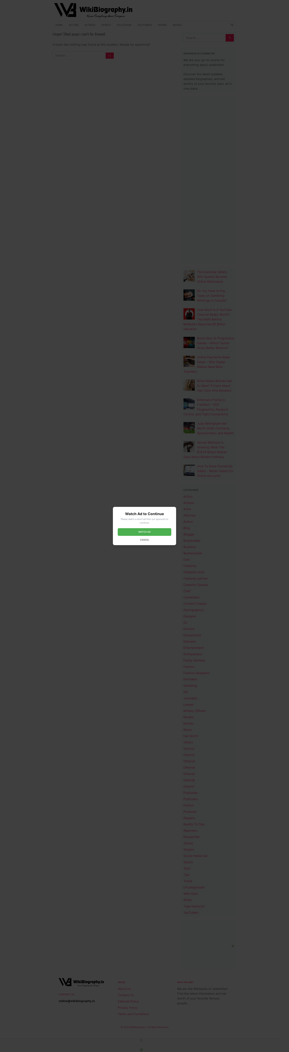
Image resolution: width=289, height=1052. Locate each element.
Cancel (144, 539)
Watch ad (144, 531)
